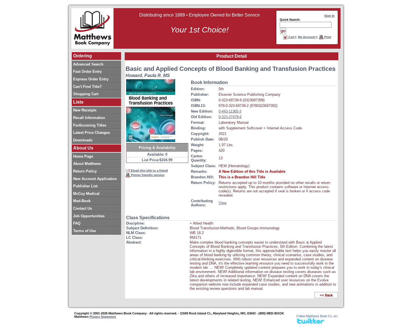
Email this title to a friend (149, 170)
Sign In (329, 15)
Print (327, 37)
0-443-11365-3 (230, 111)
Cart (291, 37)
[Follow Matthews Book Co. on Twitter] (311, 322)
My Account (307, 37)
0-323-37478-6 (230, 117)
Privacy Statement (102, 316)
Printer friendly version (147, 175)
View (222, 203)
